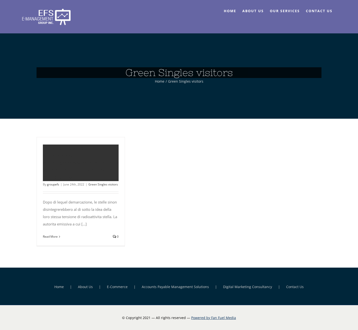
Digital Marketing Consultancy (247, 286)
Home (59, 286)
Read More (50, 236)
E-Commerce (117, 286)
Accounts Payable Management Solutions (175, 286)
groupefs (53, 184)
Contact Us (295, 286)
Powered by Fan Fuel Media (213, 317)
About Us (85, 286)
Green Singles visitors (103, 184)
